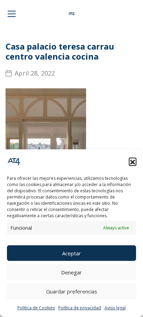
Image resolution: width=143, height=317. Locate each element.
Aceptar (71, 253)
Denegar (71, 272)
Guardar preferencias (71, 291)
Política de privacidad (79, 308)
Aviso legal (115, 308)
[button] (132, 161)
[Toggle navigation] (12, 14)
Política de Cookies (36, 308)
